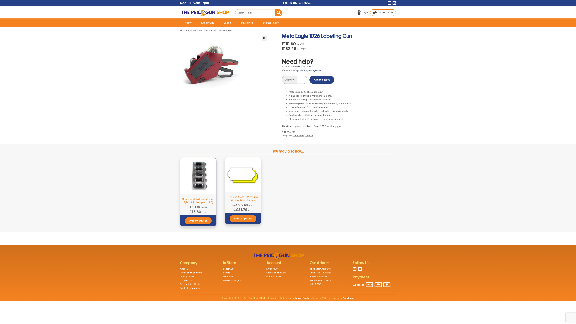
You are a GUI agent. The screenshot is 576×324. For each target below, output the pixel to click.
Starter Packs (271, 22)
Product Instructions (190, 288)
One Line (309, 135)
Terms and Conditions (191, 272)
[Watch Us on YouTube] (389, 3)
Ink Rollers (247, 22)
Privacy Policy (187, 276)
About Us (185, 268)
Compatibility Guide (190, 284)
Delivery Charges (232, 280)
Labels (227, 22)
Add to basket (322, 79)
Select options (243, 218)
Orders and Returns (276, 272)
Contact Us (186, 280)
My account (272, 268)
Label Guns (207, 22)
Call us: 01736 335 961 (297, 3)
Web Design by (294, 298)
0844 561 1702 (304, 66)
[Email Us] (394, 3)
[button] (264, 38)
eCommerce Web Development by (332, 298)
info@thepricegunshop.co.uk (307, 70)
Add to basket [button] (198, 220)
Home (188, 22)
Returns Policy (273, 276)
